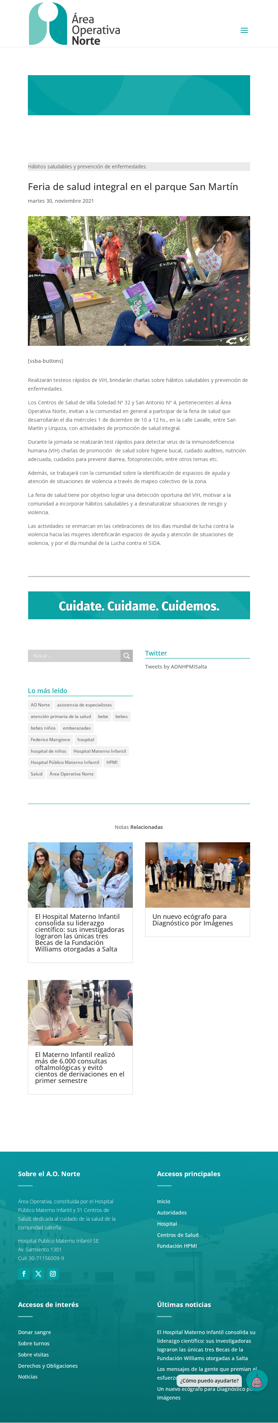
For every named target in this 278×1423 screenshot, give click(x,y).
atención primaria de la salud (61, 716)
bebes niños (43, 728)
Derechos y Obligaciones (48, 1365)
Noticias (28, 1376)
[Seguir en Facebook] (24, 1274)
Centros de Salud (178, 1234)
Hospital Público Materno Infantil (65, 762)
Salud (36, 774)
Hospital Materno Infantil (99, 751)
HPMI (112, 762)
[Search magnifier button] (127, 656)
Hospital (167, 1223)
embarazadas (77, 728)
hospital (85, 739)
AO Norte (40, 705)
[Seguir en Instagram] (53, 1274)
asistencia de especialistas (84, 705)
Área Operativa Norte (72, 774)
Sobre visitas (33, 1354)
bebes (121, 716)
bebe (103, 716)
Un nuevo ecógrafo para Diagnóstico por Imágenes (192, 919)
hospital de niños (48, 751)
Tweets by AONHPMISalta (176, 666)
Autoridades (172, 1212)
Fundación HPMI (177, 1245)
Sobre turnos (34, 1343)
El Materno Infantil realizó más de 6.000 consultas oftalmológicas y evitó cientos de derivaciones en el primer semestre (80, 1067)
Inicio (163, 1201)
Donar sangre (34, 1332)
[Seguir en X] (38, 1274)
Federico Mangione (50, 739)
